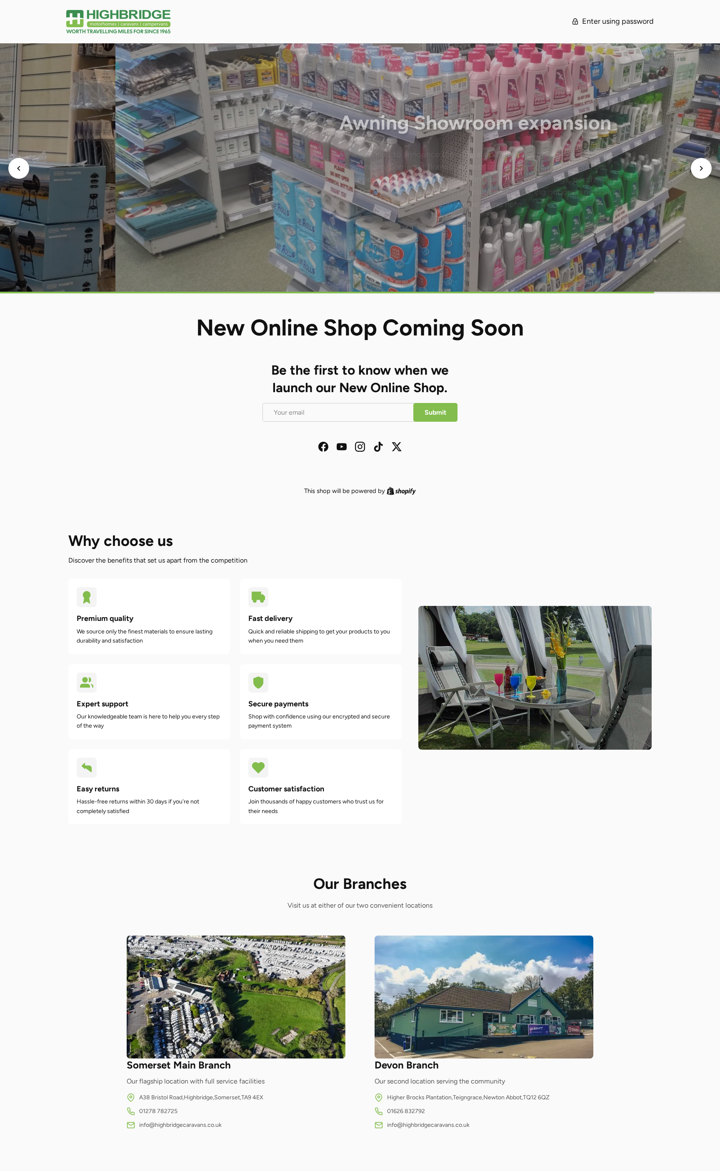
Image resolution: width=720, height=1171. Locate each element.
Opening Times (360, 221)
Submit (435, 412)
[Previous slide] (18, 168)
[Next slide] (701, 168)
